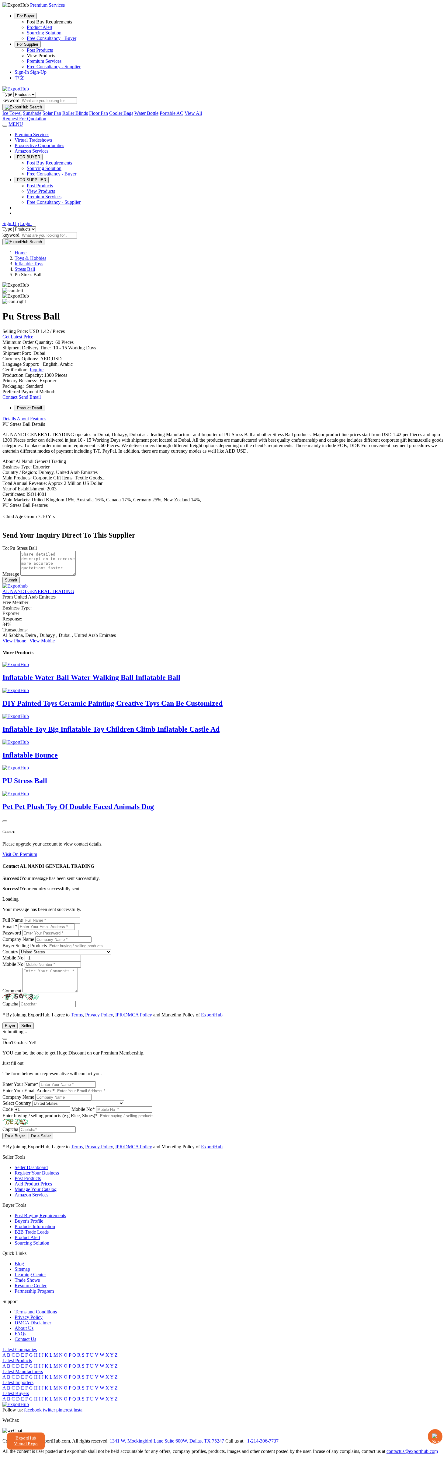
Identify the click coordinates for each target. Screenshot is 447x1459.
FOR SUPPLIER (31, 180)
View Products (41, 191)
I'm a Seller (41, 1136)
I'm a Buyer (15, 1136)
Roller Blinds (75, 113)
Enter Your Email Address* (28, 1090)
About (23, 418)
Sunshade (32, 113)
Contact (9, 397)
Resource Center (31, 1285)
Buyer (10, 1025)
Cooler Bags (121, 113)
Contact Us (25, 1339)
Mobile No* (83, 1109)
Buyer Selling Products (24, 945)
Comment (11, 990)
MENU (16, 124)
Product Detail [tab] (29, 408)
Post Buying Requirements (40, 1215)
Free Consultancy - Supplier (54, 66)
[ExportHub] (15, 88)
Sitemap (22, 1269)
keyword (10, 100)
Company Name (18, 939)
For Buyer (25, 16)
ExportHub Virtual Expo (26, 1441)
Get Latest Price (17, 336)
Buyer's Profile (29, 1221)
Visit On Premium (19, 854)
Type (7, 94)
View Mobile (42, 640)
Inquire (36, 369)
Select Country (16, 1103)
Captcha (10, 1003)
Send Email (30, 397)
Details (9, 418)
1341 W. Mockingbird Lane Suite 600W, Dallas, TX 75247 (167, 1440)
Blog (19, 1263)
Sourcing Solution (44, 32)
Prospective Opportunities (39, 145)
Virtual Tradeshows (33, 140)
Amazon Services (31, 151)
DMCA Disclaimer (33, 1322)
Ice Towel (12, 113)
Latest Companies (19, 1349)
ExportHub (212, 1014)
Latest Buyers (15, 1393)
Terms (77, 1014)
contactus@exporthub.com (412, 1451)
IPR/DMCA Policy (133, 1014)
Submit (11, 580)
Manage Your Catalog (36, 1189)
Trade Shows (27, 1280)
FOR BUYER (28, 157)
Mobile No (12, 957)
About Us (24, 1328)
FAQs (20, 1333)
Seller (26, 1025)
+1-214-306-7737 (261, 1440)
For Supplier (27, 44)
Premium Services (44, 61)
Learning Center (30, 1274)
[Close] (4, 821)
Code (7, 1109)
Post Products (40, 50)
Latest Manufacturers (22, 1371)
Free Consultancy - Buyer (51, 38)
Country (10, 951)
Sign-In (22, 72)
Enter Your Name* (20, 1084)
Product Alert (39, 27)
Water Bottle (146, 113)
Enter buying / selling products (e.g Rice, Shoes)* (50, 1115)
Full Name (12, 920)
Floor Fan (98, 113)
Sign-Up (38, 72)
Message (10, 574)
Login (26, 223)
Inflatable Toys (29, 263)
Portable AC (171, 113)
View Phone (14, 640)
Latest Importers (17, 1382)
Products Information (35, 1226)
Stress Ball (25, 269)
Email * (9, 926)
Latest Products (17, 1360)
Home (20, 252)
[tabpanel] (223, 470)
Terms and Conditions (36, 1311)
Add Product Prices (33, 1183)
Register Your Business (37, 1172)
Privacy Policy (99, 1014)
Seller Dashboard (31, 1167)
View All (193, 113)
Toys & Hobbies (30, 258)
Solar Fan (52, 113)
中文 (19, 77)
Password (11, 932)
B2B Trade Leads (32, 1232)
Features (38, 418)
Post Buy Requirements (49, 162)
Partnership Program (34, 1291)
